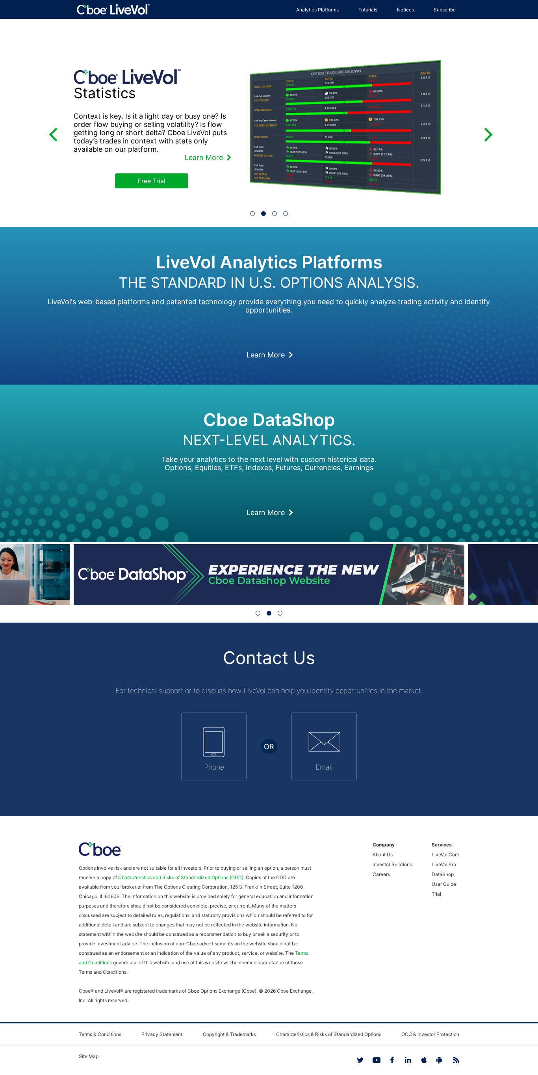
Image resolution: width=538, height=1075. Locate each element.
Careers (381, 874)
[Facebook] (388, 1060)
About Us (383, 854)
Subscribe (445, 10)
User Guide (444, 884)
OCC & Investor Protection (430, 1034)
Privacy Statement (161, 1034)
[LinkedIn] (404, 1060)
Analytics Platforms (317, 10)
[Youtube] (372, 1060)
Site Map (88, 1056)
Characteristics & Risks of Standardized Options (328, 1034)
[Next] (485, 132)
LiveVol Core (445, 854)
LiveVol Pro (444, 864)
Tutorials (367, 10)
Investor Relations (392, 864)
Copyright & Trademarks (229, 1034)
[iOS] (420, 1060)
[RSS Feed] (451, 1060)
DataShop (443, 874)
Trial (436, 894)
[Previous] (52, 132)
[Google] (435, 1060)
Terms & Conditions (100, 1034)
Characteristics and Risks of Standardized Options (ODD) (180, 877)
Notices (405, 10)
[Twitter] (357, 1060)
